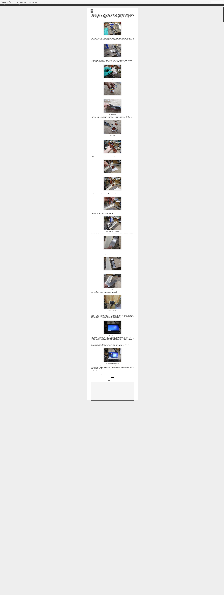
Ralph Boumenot (118, 375)
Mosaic (13, 4)
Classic (2, 4)
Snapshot (21, 4)
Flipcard (5, 4)
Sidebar (17, 4)
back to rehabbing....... (112, 11)
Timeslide (25, 4)
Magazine (9, 4)
